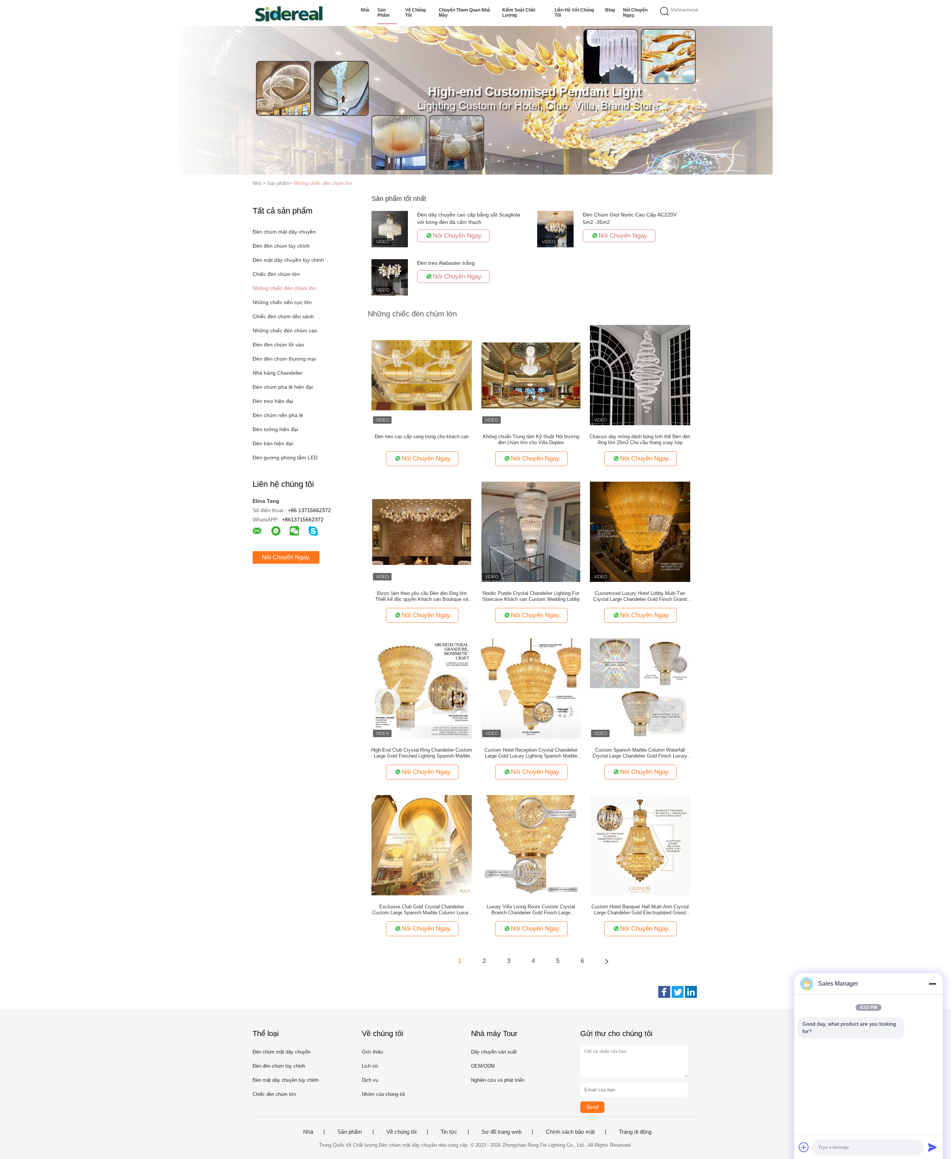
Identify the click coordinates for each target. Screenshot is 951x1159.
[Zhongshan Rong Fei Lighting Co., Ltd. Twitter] (678, 992)
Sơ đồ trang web (501, 1131)
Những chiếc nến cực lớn (282, 302)
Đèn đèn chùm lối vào (278, 345)
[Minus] (932, 983)
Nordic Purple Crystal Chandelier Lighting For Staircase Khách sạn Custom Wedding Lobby (531, 596)
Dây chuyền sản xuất (494, 1052)
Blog (610, 10)
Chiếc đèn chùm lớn (276, 274)
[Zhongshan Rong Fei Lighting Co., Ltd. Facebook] (664, 992)
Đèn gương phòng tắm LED (285, 457)
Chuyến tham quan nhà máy (464, 12)
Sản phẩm (383, 12)
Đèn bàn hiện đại (273, 443)
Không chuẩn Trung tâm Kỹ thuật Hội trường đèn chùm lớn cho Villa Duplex (531, 439)
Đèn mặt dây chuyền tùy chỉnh (288, 260)
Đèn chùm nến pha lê (278, 415)
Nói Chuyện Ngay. (635, 12)
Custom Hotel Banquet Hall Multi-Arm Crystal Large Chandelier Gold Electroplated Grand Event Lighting (640, 910)
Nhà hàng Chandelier (278, 373)
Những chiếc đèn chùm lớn (322, 183)
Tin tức (449, 1131)
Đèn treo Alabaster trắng (446, 263)
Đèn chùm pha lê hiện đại (283, 387)
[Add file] (804, 1147)
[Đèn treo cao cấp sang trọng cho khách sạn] (421, 374)
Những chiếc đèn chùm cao (285, 330)
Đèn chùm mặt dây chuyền (284, 232)
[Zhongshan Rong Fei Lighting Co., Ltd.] (289, 13)
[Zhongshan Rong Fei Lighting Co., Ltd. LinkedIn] (691, 992)
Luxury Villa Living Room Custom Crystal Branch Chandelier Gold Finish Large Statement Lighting (531, 910)
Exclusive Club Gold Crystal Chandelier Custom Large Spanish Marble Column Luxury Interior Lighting (421, 910)
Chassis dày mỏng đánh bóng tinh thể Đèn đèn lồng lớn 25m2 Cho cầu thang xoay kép (640, 439)
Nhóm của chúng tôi (383, 1094)
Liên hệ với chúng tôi (574, 12)
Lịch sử (370, 1066)
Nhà (365, 10)
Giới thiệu (372, 1052)
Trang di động (635, 1131)
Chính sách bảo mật (570, 1131)
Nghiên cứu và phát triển (497, 1080)
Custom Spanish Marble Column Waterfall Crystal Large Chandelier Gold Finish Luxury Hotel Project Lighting (640, 753)
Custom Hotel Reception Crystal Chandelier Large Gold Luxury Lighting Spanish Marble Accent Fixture (531, 753)
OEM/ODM (483, 1066)
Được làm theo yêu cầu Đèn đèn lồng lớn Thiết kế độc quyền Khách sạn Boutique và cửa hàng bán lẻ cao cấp (421, 596)
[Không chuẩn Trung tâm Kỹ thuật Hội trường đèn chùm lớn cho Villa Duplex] (531, 374)
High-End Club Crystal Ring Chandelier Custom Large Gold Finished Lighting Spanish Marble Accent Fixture (421, 753)
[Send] (932, 1147)
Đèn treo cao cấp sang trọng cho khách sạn (422, 436)
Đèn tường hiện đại (275, 429)
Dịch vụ (370, 1080)
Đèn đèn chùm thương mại (284, 359)
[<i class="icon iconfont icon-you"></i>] (607, 961)
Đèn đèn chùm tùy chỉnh (281, 246)
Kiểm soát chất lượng (518, 12)
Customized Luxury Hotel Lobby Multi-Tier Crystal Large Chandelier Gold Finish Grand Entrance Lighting (640, 596)
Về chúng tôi (415, 12)
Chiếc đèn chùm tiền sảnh (283, 316)
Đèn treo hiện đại (273, 401)
